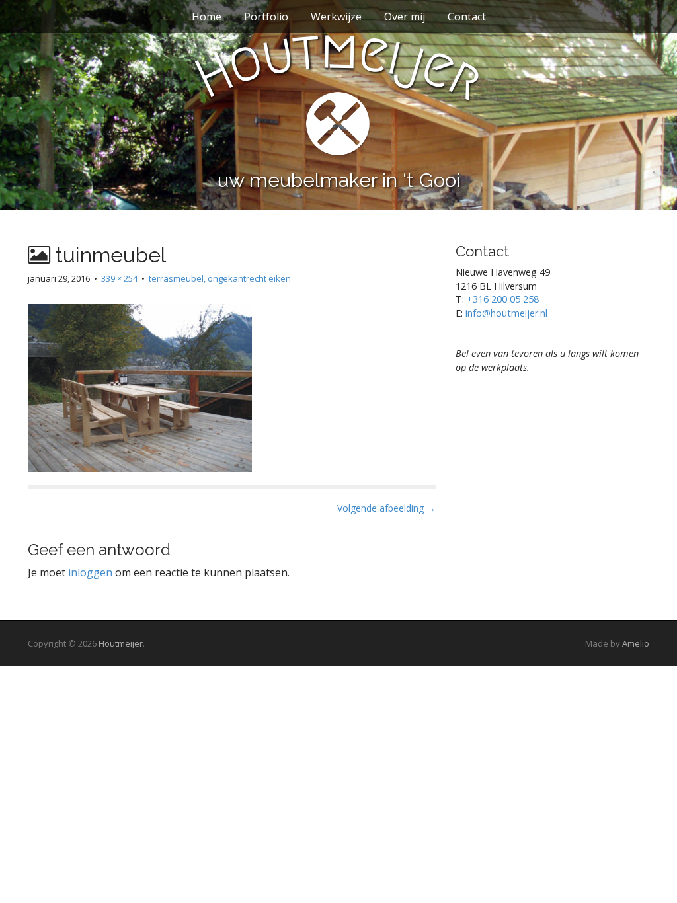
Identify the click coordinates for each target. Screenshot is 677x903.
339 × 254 (119, 278)
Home (206, 16)
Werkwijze (336, 16)
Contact (467, 16)
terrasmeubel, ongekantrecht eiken (220, 278)
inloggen (90, 572)
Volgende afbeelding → (386, 508)
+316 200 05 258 (503, 299)
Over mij (404, 16)
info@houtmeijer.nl (506, 313)
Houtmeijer (121, 643)
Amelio (635, 643)
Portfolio (266, 16)
